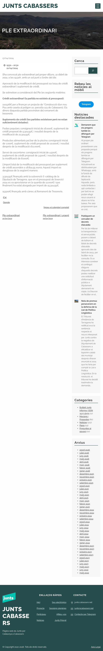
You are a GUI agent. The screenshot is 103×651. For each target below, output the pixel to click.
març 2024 (84, 537)
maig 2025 (84, 495)
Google (6, 202)
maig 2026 (84, 459)
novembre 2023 (87, 549)
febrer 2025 (85, 504)
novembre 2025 (87, 477)
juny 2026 (84, 456)
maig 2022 (84, 573)
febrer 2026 (85, 468)
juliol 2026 (84, 453)
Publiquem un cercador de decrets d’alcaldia (88, 220)
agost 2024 (85, 522)
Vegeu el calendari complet (56, 207)
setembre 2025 (86, 483)
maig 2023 (84, 567)
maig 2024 (84, 531)
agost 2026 (85, 450)
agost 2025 (85, 486)
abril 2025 (84, 498)
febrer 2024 (85, 540)
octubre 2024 (86, 516)
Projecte (40, 608)
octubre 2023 (86, 552)
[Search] (92, 70)
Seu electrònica (59, 602)
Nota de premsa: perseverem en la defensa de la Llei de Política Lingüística (89, 307)
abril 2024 (84, 534)
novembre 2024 (87, 513)
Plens (82, 425)
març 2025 (84, 501)
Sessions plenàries (57, 608)
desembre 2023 (87, 546)
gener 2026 (85, 471)
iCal (4, 197)
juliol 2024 (84, 525)
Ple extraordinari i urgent (56, 216)
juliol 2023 (84, 561)
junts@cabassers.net (83, 608)
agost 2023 (85, 558)
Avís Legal (95, 647)
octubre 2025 (86, 480)
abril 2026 (84, 462)
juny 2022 (84, 570)
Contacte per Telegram (85, 614)
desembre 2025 (87, 474)
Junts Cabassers (30, 5)
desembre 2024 (87, 510)
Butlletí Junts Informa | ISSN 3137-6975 (86, 410)
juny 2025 (84, 492)
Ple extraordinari (11, 216)
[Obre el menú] (97, 6)
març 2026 (84, 465)
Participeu (41, 614)
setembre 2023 (86, 555)
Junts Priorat (60, 620)
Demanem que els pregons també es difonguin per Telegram (88, 131)
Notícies (83, 422)
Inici (38, 602)
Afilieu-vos (61, 614)
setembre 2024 (86, 519)
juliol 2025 (84, 489)
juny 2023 (84, 564)
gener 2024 (85, 543)
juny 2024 (84, 528)
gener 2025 (85, 507)
